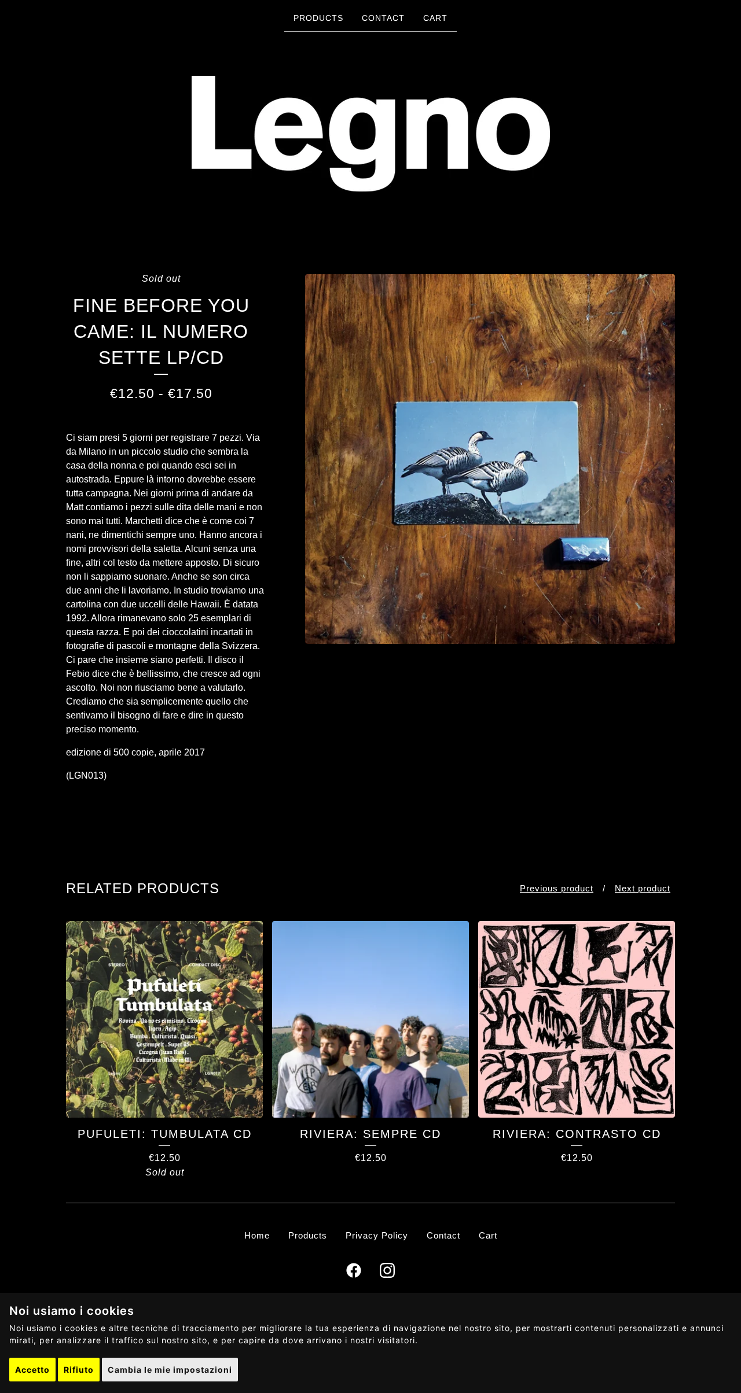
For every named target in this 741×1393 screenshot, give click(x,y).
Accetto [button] (32, 1369)
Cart (435, 18)
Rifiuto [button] (79, 1369)
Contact (383, 18)
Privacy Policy (377, 1235)
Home (257, 1235)
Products (318, 18)
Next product (642, 888)
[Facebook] (353, 1270)
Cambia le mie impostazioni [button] (170, 1369)
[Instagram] (387, 1270)
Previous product (556, 888)
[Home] (371, 133)
